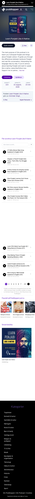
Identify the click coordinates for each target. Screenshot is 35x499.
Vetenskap (7, 485)
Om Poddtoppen (9, 493)
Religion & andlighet (7, 440)
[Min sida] (21, 10)
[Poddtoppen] (10, 9)
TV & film (7, 448)
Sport (6, 488)
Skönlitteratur (9, 470)
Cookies (29, 493)
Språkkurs (18, 77)
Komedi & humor (10, 416)
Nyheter (7, 481)
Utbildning (7, 77)
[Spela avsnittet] (4, 152)
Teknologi (7, 462)
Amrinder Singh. (14, 96)
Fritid (6, 477)
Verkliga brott (9, 435)
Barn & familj (8, 431)
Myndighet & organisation (8, 457)
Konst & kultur (9, 427)
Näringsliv (7, 424)
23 (25, 284)
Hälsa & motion (9, 466)
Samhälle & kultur (10, 420)
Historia (7, 473)
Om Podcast (20, 493)
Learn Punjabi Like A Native (19, 94)
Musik (6, 452)
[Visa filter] (31, 144)
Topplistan (7, 412)
